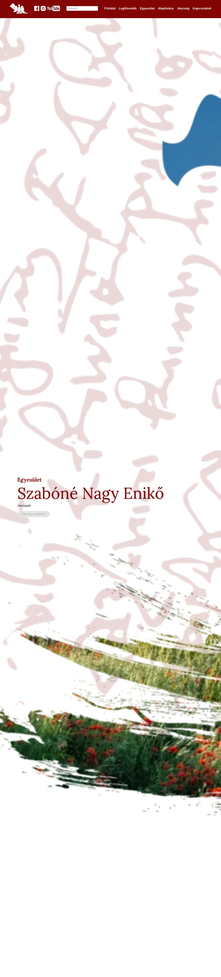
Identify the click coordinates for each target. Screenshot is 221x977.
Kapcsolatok (202, 8)
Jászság (183, 8)
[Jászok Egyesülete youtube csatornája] (53, 8)
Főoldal (110, 8)
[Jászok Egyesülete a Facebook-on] (36, 8)
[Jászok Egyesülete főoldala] (19, 8)
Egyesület (147, 8)
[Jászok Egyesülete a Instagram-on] (43, 8)
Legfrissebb (128, 8)
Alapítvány (166, 8)
